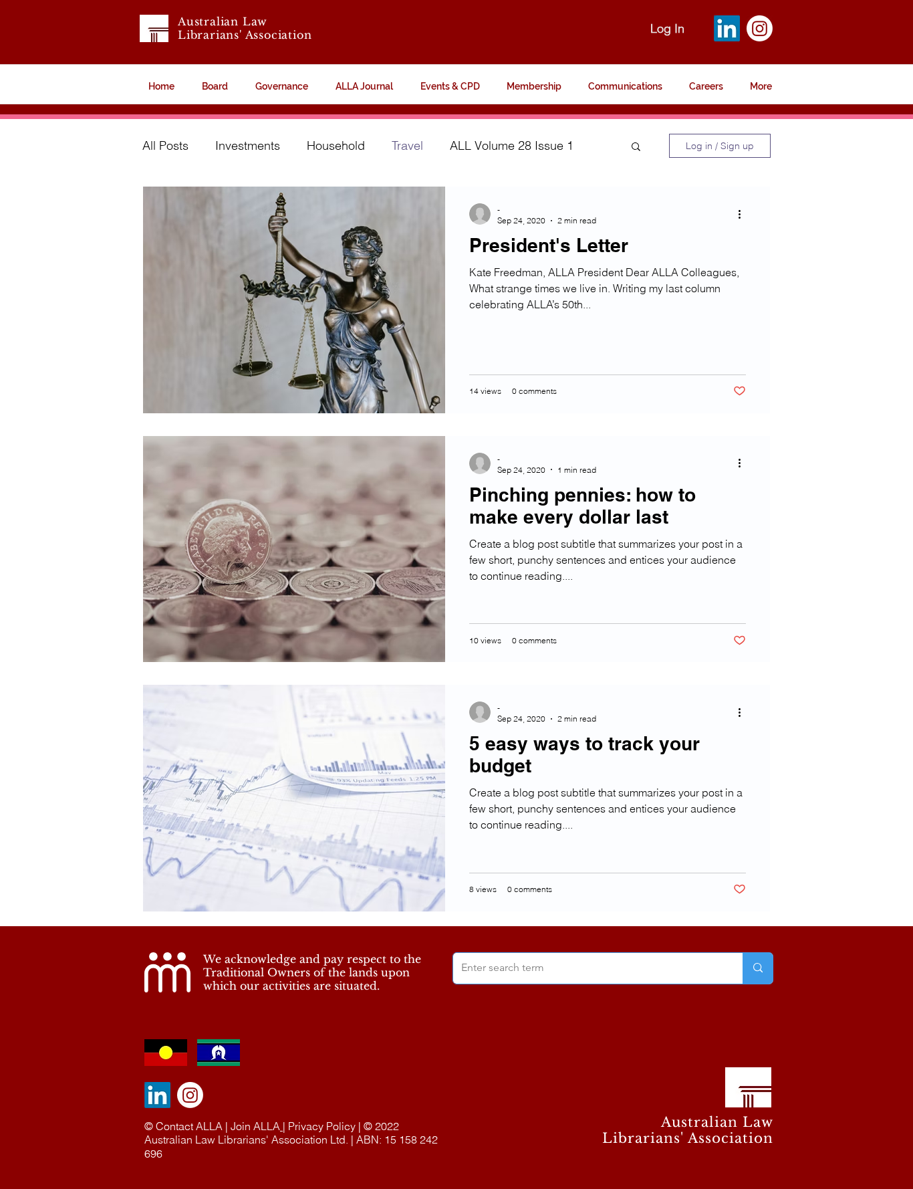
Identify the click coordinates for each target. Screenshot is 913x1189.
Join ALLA (255, 1126)
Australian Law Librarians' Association (244, 28)
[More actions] (744, 214)
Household (336, 145)
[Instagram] (760, 28)
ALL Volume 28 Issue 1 (511, 145)
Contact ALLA (189, 1126)
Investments (247, 145)
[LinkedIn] (727, 28)
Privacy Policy (322, 1126)
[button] (636, 147)
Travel (407, 145)
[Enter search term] (758, 968)
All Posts (165, 145)
